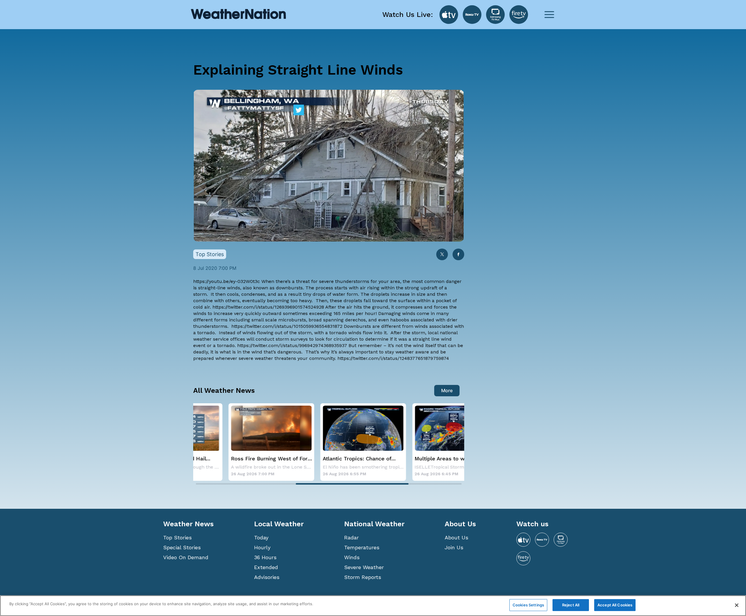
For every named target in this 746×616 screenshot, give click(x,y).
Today (261, 537)
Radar (351, 537)
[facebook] (458, 255)
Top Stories (177, 537)
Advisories (266, 577)
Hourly (262, 547)
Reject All (570, 605)
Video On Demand (185, 557)
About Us (456, 537)
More (447, 390)
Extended (266, 567)
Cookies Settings (528, 605)
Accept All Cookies (614, 605)
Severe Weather (364, 567)
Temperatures (361, 547)
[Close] (736, 605)
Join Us (454, 547)
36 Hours (265, 557)
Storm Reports (362, 577)
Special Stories (182, 547)
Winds (352, 557)
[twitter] (442, 255)
